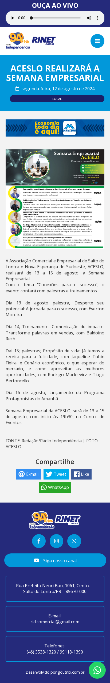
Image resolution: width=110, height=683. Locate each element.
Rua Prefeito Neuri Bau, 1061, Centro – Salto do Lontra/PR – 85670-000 (55, 588)
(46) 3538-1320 (41, 652)
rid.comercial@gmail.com (54, 622)
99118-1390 (71, 652)
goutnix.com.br (71, 672)
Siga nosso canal (59, 560)
